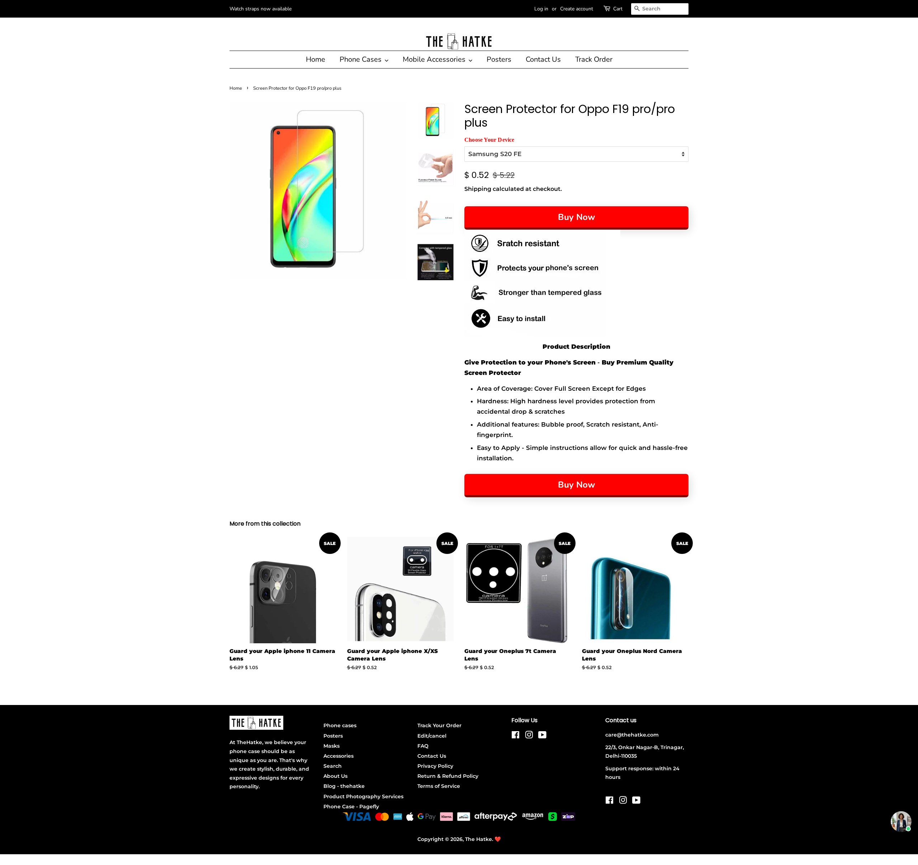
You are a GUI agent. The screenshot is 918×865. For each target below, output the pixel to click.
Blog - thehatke (344, 786)
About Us (335, 776)
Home (315, 59)
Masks (331, 746)
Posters (499, 59)
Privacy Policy (435, 766)
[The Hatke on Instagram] (529, 736)
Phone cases (339, 725)
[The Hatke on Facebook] (515, 736)
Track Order (593, 59)
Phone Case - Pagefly (351, 806)
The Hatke (478, 839)
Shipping (477, 188)
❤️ (498, 839)
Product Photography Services (363, 796)
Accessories (338, 756)
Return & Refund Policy (447, 776)
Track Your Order (439, 725)
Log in (541, 8)
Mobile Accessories (435, 59)
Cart (618, 8)
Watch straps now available (261, 8)
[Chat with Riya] (901, 821)
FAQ (423, 746)
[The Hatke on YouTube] (542, 736)
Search (332, 766)
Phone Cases (361, 59)
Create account (576, 8)
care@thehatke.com (632, 735)
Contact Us (543, 59)
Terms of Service (438, 786)
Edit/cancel (431, 736)
